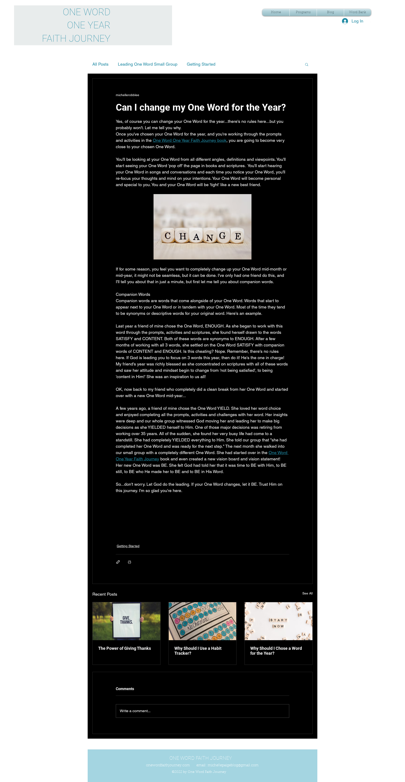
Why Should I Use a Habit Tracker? (197, 651)
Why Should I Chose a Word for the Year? (276, 651)
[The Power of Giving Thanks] (126, 621)
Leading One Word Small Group (147, 64)
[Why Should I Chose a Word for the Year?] (278, 621)
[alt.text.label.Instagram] (371, 21)
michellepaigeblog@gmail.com (233, 765)
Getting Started (201, 64)
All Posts (100, 64)
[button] (306, 64)
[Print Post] (129, 562)
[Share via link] (118, 562)
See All (307, 593)
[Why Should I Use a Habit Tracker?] (202, 621)
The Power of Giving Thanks (124, 648)
